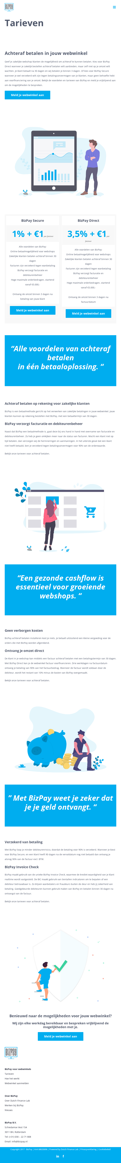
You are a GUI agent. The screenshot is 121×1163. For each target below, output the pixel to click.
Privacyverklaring (88, 1149)
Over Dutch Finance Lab (17, 1100)
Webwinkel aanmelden (17, 1083)
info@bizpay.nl (20, 1141)
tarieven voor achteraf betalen (33, 453)
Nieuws (9, 1110)
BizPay (29, 1149)
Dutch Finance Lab (69, 1149)
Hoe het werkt (12, 1078)
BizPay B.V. (11, 1122)
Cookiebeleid (104, 1149)
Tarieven (9, 1073)
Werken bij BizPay (14, 1105)
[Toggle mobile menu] (114, 7)
